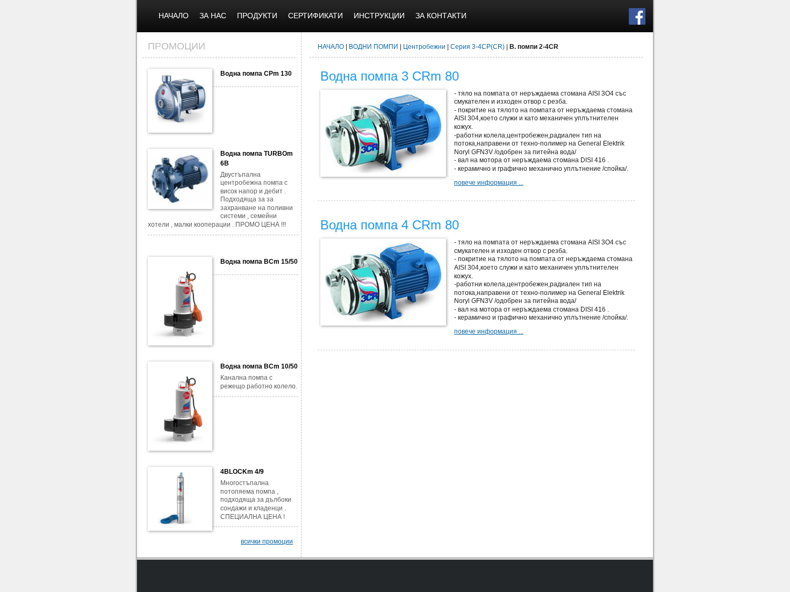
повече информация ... (488, 182)
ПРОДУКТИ (257, 15)
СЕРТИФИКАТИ (315, 15)
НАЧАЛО (174, 15)
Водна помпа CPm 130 (256, 73)
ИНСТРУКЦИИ (379, 15)
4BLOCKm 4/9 (242, 471)
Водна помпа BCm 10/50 (259, 366)
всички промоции (267, 541)
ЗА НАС (212, 15)
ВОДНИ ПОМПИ (373, 46)
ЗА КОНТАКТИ (440, 15)
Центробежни (424, 46)
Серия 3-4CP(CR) (477, 46)
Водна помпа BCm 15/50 (259, 261)
